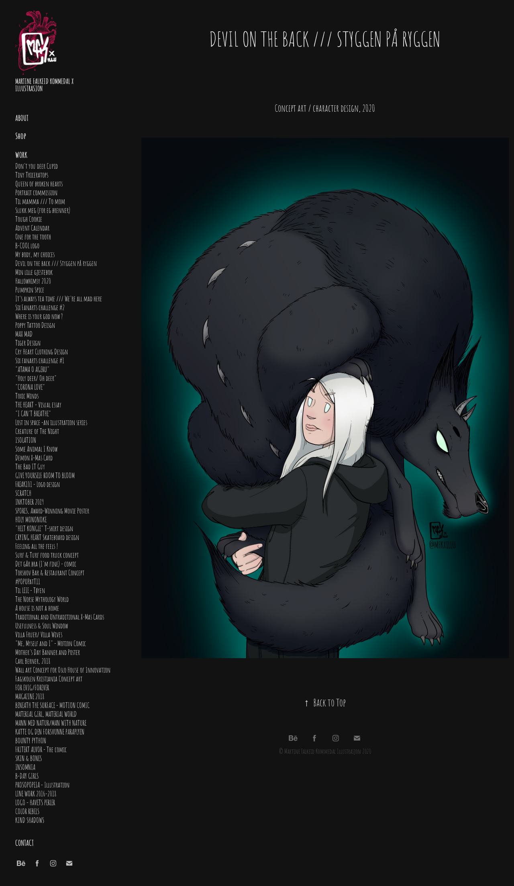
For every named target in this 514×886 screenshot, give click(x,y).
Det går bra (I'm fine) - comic (45, 563)
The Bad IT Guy (30, 466)
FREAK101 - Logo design (37, 484)
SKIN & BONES (28, 758)
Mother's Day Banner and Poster (47, 652)
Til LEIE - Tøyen (30, 590)
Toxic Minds (27, 395)
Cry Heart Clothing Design (41, 351)
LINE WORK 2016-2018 (35, 793)
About (22, 117)
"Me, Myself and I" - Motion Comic (50, 643)
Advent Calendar (32, 227)
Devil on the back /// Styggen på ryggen (56, 263)
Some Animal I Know (36, 448)
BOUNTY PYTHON (30, 740)
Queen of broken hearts (39, 183)
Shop (20, 135)
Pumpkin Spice (29, 289)
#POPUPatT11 (27, 581)
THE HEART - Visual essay (38, 404)
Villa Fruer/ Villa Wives (38, 634)
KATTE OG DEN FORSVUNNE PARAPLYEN (49, 731)
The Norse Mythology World (42, 599)
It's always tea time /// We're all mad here (58, 298)
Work (21, 154)
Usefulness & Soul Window (41, 625)
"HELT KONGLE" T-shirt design (44, 528)
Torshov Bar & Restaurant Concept (49, 572)
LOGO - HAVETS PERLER (35, 802)
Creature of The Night (37, 431)
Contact (24, 842)
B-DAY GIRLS (27, 775)
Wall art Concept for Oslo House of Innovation (62, 669)
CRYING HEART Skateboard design (47, 537)
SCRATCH (23, 492)
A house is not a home (37, 607)
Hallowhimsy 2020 (33, 280)
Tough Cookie (28, 218)
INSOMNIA (25, 766)
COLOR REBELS (27, 811)
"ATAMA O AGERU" (32, 369)
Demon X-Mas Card (34, 457)
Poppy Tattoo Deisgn (35, 324)
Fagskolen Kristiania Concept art (48, 678)
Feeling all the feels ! (36, 545)
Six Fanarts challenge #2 (40, 307)
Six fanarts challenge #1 (39, 360)
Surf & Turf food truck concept (47, 554)
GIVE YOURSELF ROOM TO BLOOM (45, 475)
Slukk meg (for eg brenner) (42, 210)
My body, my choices (35, 254)
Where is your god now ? (39, 316)
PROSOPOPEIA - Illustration (42, 784)
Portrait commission (36, 192)
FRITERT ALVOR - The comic (41, 749)
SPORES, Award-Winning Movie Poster (52, 510)
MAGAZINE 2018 (29, 696)
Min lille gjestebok (34, 271)
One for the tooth (33, 236)
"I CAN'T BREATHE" (33, 413)
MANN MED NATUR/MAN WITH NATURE (50, 722)
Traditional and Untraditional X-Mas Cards (59, 616)
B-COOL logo (27, 245)
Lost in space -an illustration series (51, 422)
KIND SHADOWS (29, 820)
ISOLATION (25, 439)
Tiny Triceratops (31, 174)
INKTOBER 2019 (29, 501)
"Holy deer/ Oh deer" (36, 378)
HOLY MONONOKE (31, 519)
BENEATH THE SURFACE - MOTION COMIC (52, 705)
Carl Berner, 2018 (32, 660)
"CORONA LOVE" (30, 386)
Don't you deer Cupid (36, 165)
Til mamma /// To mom (40, 201)
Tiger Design (28, 342)
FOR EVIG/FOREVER (32, 687)
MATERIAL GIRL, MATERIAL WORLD (46, 713)
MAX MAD (24, 333)
